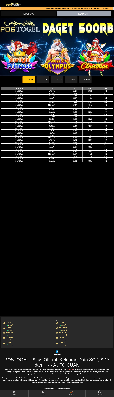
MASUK (28, 13)
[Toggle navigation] (3, 3)
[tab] (28, 79)
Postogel (70, 369)
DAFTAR (83, 13)
